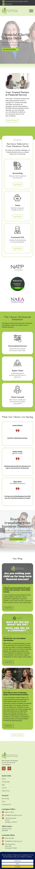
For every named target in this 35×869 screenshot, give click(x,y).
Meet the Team (12, 120)
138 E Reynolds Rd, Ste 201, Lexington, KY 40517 (16, 1)
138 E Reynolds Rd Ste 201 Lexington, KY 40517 (11, 820)
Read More (8, 608)
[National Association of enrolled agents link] (17, 300)
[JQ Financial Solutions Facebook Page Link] (9, 769)
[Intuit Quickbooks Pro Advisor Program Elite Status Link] (17, 284)
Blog (3, 785)
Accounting (5, 798)
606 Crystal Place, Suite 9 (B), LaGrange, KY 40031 (11, 846)
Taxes (3, 801)
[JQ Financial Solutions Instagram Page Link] (4, 769)
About (4, 779)
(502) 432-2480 (9, 838)
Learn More (17, 184)
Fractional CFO (6, 804)
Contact (4, 788)
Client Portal (5, 791)
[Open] (31, 10)
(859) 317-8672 (8, 4)
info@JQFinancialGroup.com (12, 815)
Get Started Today (9, 49)
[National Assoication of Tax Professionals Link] (17, 267)
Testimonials (6, 782)
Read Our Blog (17, 735)
